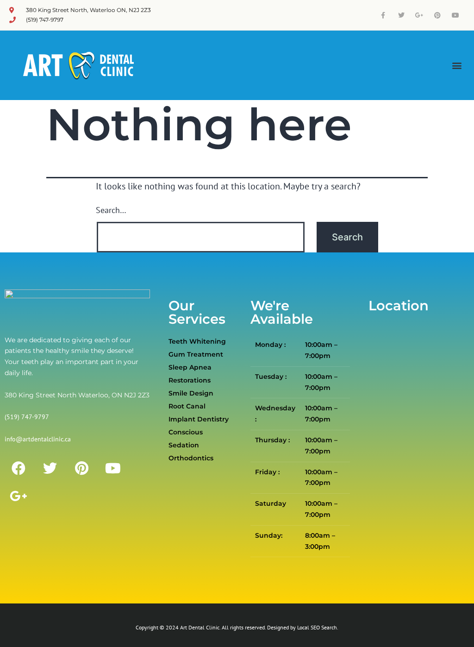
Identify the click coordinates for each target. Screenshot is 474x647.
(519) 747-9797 (27, 417)
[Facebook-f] (383, 15)
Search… (111, 210)
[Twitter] (401, 15)
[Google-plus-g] (419, 15)
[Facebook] (18, 468)
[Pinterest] (438, 15)
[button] (457, 65)
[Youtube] (456, 15)
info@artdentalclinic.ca (38, 439)
